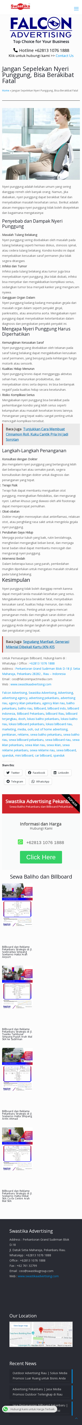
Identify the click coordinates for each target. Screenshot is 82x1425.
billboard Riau (55, 714)
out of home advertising (51, 729)
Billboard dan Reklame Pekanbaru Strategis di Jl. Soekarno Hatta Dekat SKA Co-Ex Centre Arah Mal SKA (17, 1196)
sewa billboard (66, 750)
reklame (23, 734)
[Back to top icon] (76, 1418)
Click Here (41, 857)
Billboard (40, 708)
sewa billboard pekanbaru (26, 740)
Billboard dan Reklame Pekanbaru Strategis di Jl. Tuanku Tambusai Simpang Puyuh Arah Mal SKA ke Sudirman (17, 1034)
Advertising (65, 693)
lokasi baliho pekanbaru (43, 719)
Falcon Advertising (14, 693)
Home (5, 90)
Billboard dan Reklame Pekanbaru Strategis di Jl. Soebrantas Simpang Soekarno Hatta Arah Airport (17, 952)
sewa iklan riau (35, 745)
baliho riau (25, 708)
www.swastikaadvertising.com (31, 684)
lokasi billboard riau (59, 724)
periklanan (9, 734)
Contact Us (65, 55)
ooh (30, 729)
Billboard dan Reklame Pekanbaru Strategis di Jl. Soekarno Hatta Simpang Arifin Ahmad (17, 1114)
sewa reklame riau (42, 750)
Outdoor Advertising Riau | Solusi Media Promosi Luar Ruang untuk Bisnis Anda (40, 1375)
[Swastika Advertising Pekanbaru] (41, 6)
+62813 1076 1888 (42, 663)
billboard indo (57, 708)
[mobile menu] (76, 8)
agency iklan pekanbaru (25, 703)
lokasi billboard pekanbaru (26, 724)
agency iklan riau (53, 703)
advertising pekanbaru (44, 698)
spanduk (7, 755)
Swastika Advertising (42, 693)
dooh (21, 719)
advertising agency (14, 698)
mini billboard (24, 755)
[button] (41, 27)
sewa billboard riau (58, 740)
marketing (9, 729)
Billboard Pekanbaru (30, 714)
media (21, 729)
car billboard (43, 755)
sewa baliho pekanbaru (46, 734)
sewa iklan (54, 745)
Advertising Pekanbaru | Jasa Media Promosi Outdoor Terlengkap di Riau (37, 1391)
